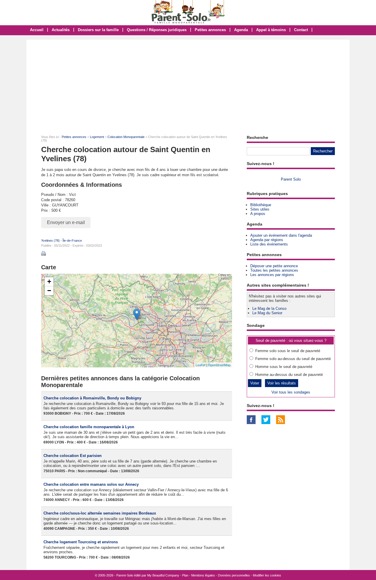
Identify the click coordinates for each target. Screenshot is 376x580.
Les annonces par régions (272, 275)
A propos (257, 213)
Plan (185, 575)
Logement (97, 137)
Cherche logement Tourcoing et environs (80, 542)
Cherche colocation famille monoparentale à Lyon (88, 427)
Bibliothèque (260, 205)
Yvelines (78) (50, 240)
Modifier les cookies (267, 575)
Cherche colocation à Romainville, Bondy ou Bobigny (92, 398)
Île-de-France (72, 240)
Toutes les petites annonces (274, 270)
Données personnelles (234, 575)
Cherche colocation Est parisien (72, 455)
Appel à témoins (271, 30)
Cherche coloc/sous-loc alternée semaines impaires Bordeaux (99, 513)
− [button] (49, 290)
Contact (301, 30)
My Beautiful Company (163, 575)
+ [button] (49, 281)
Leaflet (200, 364)
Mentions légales (203, 575)
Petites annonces (210, 30)
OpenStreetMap (219, 364)
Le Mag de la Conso (269, 308)
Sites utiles (259, 209)
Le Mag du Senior (267, 313)
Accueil (36, 30)
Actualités (61, 30)
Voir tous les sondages (290, 392)
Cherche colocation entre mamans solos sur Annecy (91, 484)
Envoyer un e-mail (66, 222)
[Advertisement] (188, 84)
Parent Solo (291, 179)
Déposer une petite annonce (274, 266)
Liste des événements (269, 244)
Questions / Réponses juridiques (157, 30)
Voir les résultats (281, 383)
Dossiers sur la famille (98, 30)
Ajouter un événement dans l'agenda (281, 235)
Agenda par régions (266, 240)
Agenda (241, 30)
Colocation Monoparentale (126, 137)
